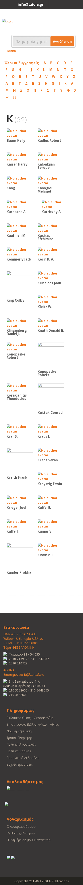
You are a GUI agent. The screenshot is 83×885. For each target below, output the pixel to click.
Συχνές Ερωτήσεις (20, 764)
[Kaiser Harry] (20, 156)
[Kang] (20, 180)
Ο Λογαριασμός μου (21, 826)
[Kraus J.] (51, 429)
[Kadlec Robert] (51, 133)
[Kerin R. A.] (51, 251)
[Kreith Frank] (20, 461)
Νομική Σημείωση (19, 731)
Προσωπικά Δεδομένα (23, 758)
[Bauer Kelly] (20, 133)
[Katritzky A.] (55, 204)
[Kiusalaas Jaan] (51, 275)
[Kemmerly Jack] (20, 251)
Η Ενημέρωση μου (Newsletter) (28, 840)
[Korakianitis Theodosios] (20, 387)
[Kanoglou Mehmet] (51, 180)
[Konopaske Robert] (20, 346)
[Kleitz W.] (51, 299)
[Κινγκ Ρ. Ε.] (51, 547)
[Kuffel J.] (20, 524)
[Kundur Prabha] (20, 556)
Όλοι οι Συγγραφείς (21, 63)
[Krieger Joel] (20, 500)
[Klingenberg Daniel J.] (20, 323)
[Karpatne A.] (20, 204)
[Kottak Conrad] (51, 396)
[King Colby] (20, 284)
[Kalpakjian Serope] (51, 156)
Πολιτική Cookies (19, 751)
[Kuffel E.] (51, 500)
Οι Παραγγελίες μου (21, 833)
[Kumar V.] (51, 524)
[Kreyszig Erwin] (51, 476)
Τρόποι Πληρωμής (19, 738)
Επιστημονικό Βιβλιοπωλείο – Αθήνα (33, 724)
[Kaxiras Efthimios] (51, 228)
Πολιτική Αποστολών (21, 744)
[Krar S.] (20, 429)
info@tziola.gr (31, 4)
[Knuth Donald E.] (51, 323)
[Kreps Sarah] (51, 452)
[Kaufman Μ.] (20, 228)
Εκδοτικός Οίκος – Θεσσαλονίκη (30, 718)
